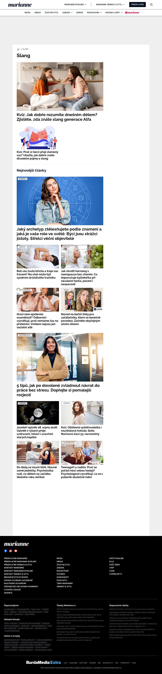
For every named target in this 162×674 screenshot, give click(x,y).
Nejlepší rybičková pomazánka (22, 647)
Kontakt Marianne (14, 568)
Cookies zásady (12, 590)
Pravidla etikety (9, 609)
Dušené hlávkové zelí (11, 640)
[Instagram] (10, 550)
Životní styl (51, 13)
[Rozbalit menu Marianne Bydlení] (85, 4)
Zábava (66, 13)
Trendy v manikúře (10, 623)
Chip (111, 568)
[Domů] (22, 4)
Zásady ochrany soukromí (18, 580)
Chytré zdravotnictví (38, 626)
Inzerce (8, 593)
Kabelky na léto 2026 (25, 628)
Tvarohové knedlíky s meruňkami (31, 644)
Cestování (12, 612)
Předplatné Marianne (15, 558)
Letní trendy (18, 614)
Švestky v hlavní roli (28, 640)
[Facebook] (5, 550)
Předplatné (137, 5)
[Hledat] (151, 4)
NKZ (99, 663)
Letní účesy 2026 (41, 628)
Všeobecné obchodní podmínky (21, 587)
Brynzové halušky (11, 650)
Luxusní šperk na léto (12, 630)
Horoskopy (63, 577)
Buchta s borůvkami (26, 650)
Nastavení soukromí (15, 583)
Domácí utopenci (41, 647)
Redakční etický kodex (16, 577)
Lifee (112, 571)
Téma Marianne (65, 583)
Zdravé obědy (30, 614)
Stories (61, 574)
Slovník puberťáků (23, 609)
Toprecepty (115, 574)
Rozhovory (93, 13)
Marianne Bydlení (74, 5)
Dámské (92, 663)
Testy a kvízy (35, 609)
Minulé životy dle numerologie (29, 623)
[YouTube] (15, 550)
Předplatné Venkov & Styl (18, 565)
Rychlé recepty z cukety (43, 650)
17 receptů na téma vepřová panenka (33, 642)
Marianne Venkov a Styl (109, 5)
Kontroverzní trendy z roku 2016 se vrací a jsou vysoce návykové (131, 609)
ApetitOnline (116, 558)
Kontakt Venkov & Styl (16, 574)
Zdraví (79, 13)
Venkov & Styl (64, 587)
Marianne (73, 663)
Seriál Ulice (25, 626)
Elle (111, 562)
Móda (28, 13)
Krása (38, 13)
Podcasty (62, 580)
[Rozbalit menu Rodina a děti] (121, 12)
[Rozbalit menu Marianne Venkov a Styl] (123, 4)
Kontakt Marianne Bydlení (18, 571)
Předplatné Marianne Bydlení (20, 562)
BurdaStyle (108, 663)
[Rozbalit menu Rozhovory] (100, 12)
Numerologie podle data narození (30, 612)
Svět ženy (114, 565)
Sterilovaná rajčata (11, 644)
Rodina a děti (113, 13)
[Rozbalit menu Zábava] (71, 12)
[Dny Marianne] (132, 12)
